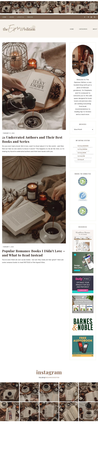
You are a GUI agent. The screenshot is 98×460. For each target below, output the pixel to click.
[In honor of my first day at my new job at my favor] (55, 7)
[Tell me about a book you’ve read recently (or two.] (30, 7)
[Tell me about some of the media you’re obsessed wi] (67, 7)
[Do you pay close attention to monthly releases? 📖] (68, 411)
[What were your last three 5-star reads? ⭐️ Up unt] (6, 7)
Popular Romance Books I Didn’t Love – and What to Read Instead (33, 253)
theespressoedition (52, 377)
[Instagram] (91, 14)
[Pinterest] (89, 14)
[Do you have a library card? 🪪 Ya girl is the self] (88, 411)
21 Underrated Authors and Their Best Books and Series (32, 139)
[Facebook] (85, 14)
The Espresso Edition (19, 28)
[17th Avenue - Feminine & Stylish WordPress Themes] (82, 251)
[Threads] (87, 14)
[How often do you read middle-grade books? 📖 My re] (18, 7)
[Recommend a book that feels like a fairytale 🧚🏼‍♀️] (80, 7)
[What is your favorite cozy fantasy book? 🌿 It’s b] (43, 7)
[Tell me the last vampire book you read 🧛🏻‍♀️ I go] (92, 7)
